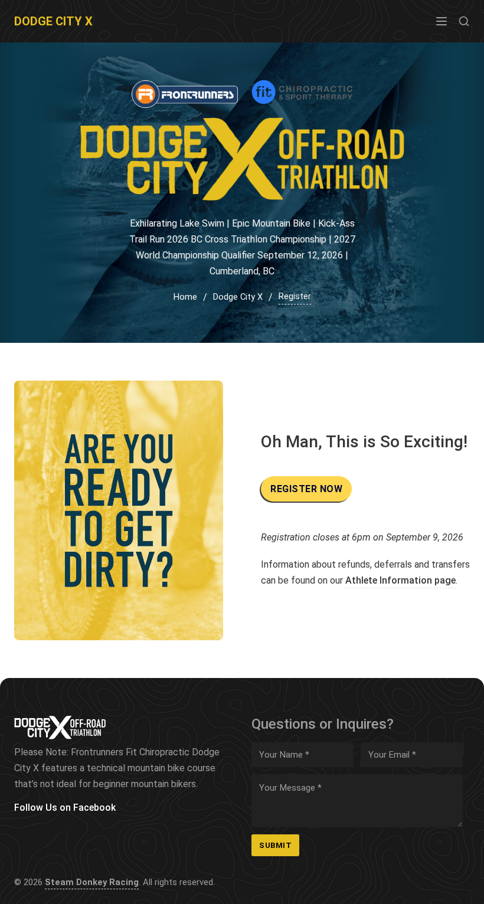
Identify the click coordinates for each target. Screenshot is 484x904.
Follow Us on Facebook (65, 807)
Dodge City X (53, 21)
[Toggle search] (464, 21)
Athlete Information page (400, 580)
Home (185, 296)
